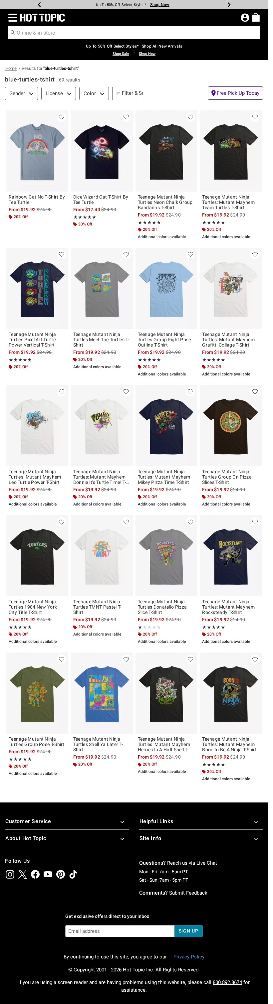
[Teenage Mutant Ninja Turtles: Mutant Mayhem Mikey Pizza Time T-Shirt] (166, 425)
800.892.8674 (227, 982)
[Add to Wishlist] (61, 117)
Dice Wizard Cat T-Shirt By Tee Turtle (101, 199)
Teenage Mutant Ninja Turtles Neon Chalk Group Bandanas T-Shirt (165, 202)
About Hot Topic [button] (25, 838)
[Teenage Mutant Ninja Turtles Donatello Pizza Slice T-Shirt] (166, 555)
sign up (188, 930)
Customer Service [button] (28, 821)
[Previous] (39, 4)
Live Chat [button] (206, 863)
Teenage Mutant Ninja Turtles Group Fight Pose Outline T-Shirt (164, 340)
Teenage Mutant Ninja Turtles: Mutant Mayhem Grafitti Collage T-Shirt (228, 340)
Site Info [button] (150, 838)
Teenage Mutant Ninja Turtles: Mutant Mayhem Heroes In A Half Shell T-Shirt (164, 744)
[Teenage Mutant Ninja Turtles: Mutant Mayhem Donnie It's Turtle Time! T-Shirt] (102, 425)
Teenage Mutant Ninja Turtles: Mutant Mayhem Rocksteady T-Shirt (228, 607)
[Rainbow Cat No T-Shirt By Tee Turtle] (37, 151)
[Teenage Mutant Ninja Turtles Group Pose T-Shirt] (37, 693)
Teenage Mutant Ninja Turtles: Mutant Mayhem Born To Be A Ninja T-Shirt (229, 744)
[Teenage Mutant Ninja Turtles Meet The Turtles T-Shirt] (102, 288)
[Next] (229, 4)
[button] (11, 18)
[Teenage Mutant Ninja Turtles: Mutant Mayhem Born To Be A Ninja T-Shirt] (231, 693)
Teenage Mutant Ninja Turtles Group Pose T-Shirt (37, 741)
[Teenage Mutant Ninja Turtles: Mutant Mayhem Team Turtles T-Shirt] (231, 151)
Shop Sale (121, 54)
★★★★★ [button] (85, 217)
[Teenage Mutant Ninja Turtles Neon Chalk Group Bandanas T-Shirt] (166, 151)
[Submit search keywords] (13, 32)
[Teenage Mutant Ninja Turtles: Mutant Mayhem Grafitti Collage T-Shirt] (231, 288)
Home (11, 68)
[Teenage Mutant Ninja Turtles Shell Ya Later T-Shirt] (102, 693)
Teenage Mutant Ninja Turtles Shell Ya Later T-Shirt (98, 744)
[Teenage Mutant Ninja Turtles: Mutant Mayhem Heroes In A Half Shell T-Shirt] (166, 693)
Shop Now (159, 4)
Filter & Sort (135, 93)
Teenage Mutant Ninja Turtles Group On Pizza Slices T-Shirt (227, 477)
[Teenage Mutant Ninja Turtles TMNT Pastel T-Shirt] (102, 555)
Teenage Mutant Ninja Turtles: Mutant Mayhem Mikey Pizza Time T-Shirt (164, 477)
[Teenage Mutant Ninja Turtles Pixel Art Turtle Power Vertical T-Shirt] (37, 288)
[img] (10, 874)
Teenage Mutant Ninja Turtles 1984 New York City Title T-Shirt (33, 607)
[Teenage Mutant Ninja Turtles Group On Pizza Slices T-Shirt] (231, 425)
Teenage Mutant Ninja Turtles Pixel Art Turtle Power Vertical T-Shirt (32, 340)
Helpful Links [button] (156, 821)
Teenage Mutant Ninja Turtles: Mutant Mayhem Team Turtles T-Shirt (228, 202)
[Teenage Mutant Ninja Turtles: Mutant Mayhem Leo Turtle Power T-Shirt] (37, 425)
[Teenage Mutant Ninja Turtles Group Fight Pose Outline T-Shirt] (166, 288)
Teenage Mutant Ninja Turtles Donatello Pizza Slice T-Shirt (162, 607)
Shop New (147, 54)
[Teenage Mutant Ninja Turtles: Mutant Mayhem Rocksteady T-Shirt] (231, 555)
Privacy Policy (188, 957)
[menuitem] (255, 17)
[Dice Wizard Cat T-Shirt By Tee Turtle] (102, 151)
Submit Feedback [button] (188, 893)
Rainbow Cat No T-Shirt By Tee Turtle (37, 199)
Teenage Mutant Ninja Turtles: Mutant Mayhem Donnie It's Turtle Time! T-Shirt (99, 477)
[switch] (235, 93)
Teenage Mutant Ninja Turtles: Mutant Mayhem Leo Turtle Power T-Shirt (35, 477)
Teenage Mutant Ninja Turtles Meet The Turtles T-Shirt (101, 340)
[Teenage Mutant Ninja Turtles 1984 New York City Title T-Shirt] (37, 555)
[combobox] (134, 32)
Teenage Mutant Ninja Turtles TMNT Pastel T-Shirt (97, 607)
